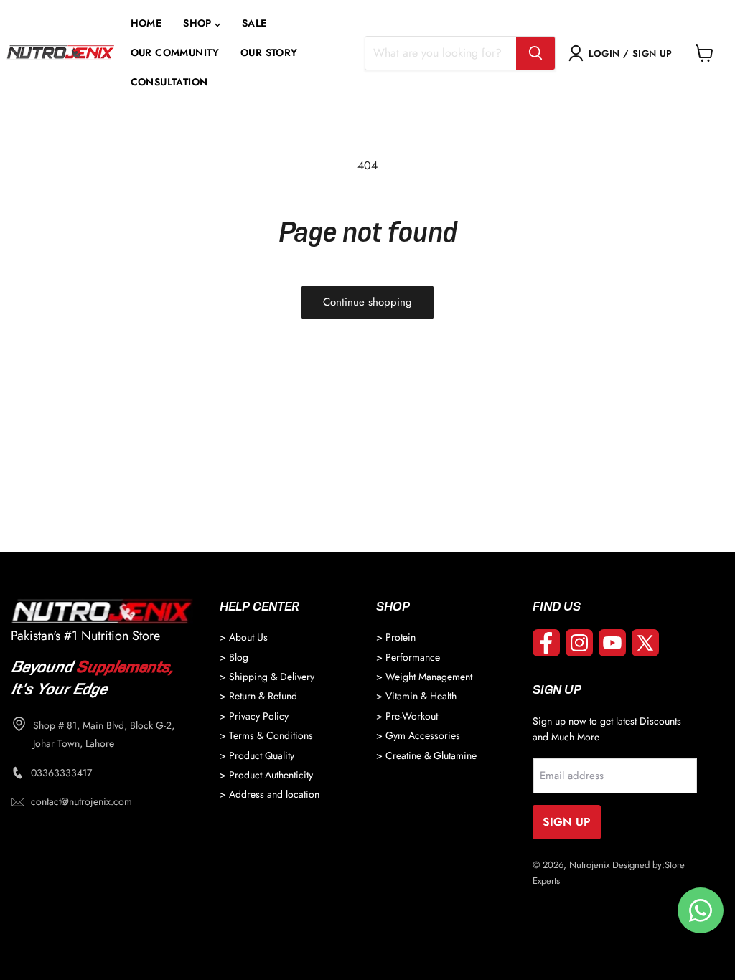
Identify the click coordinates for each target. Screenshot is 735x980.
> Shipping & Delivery (267, 676)
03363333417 (61, 772)
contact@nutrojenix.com (81, 801)
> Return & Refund (258, 696)
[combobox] (440, 53)
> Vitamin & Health (416, 696)
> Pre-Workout (407, 716)
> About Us (244, 637)
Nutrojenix (589, 865)
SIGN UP (567, 822)
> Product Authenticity (266, 775)
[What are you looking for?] (535, 53)
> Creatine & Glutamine (426, 755)
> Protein (396, 637)
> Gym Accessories (418, 735)
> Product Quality (257, 755)
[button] (201, 23)
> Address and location (269, 794)
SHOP (197, 23)
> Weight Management (424, 676)
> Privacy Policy (254, 716)
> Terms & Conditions (266, 735)
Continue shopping (367, 302)
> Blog (234, 657)
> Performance (408, 657)
